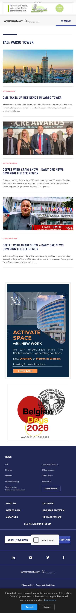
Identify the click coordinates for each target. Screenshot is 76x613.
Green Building (12, 481)
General (8, 475)
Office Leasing (9, 91)
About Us (10, 503)
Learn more (50, 599)
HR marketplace (52, 516)
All (6, 464)
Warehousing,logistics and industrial (15, 488)
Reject (46, 607)
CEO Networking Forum (37, 523)
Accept (29, 607)
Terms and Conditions (45, 585)
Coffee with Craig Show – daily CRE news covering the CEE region (33, 171)
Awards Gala (13, 510)
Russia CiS (46, 481)
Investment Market (50, 464)
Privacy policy (27, 585)
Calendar (48, 503)
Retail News (47, 475)
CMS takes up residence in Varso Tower (32, 97)
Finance (8, 470)
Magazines (11, 516)
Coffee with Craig (10, 163)
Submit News (51, 488)
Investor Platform (54, 510)
